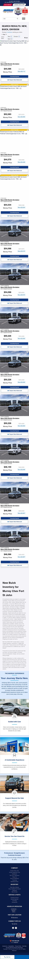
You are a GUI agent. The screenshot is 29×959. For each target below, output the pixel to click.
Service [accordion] (14, 910)
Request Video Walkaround (15, 80)
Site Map (24, 946)
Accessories (14, 902)
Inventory (14, 884)
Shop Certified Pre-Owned (15, 889)
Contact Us (4, 946)
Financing (14, 880)
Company (14, 868)
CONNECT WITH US (14, 921)
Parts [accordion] (13, 911)
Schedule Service (15, 897)
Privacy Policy (18, 946)
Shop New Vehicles (14, 887)
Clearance (14, 890)
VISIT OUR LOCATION (14, 915)
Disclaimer (14, 874)
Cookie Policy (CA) (14, 870)
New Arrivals (14, 892)
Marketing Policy (14, 881)
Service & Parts (14, 894)
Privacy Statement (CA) (14, 872)
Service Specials (14, 899)
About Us (14, 877)
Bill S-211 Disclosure (14, 875)
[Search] (17, 18)
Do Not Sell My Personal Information (14, 947)
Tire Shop (14, 900)
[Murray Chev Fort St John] (8, 11)
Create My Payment (14, 76)
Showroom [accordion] (14, 909)
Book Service (7, 4)
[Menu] (23, 19)
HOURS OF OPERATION (14, 906)
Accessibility (11, 946)
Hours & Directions (14, 878)
